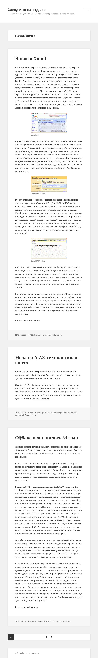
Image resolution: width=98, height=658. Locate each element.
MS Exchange (56, 412)
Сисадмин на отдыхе (27, 9)
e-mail (42, 621)
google (53, 335)
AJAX (39, 412)
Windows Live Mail (70, 412)
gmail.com (46, 412)
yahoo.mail (19, 415)
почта (59, 335)
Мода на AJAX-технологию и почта (46, 360)
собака (67, 621)
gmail (47, 335)
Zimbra (27, 415)
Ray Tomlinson (52, 621)
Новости (37, 335)
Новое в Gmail (30, 58)
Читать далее (41, 398)
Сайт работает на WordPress (27, 653)
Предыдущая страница (11, 637)
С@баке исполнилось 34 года (46, 437)
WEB (31, 335)
